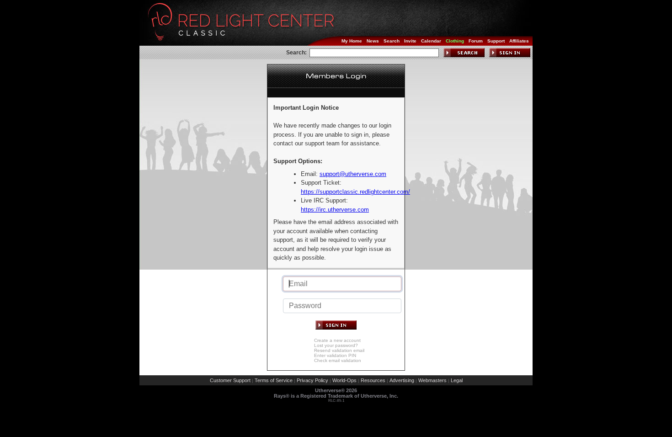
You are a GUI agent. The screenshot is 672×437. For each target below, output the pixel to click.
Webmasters (432, 380)
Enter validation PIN (335, 355)
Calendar (431, 40)
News (373, 40)
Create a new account (337, 340)
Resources (373, 380)
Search (392, 40)
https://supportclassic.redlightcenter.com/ (355, 191)
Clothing (455, 40)
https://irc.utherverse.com (335, 209)
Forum (476, 40)
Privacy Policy (312, 380)
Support (496, 40)
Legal (457, 380)
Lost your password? (336, 345)
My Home (351, 40)
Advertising (401, 380)
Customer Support (230, 380)
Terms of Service (274, 380)
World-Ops (344, 380)
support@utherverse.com (353, 174)
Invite (410, 40)
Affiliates (519, 40)
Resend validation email (339, 350)
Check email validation (337, 360)
